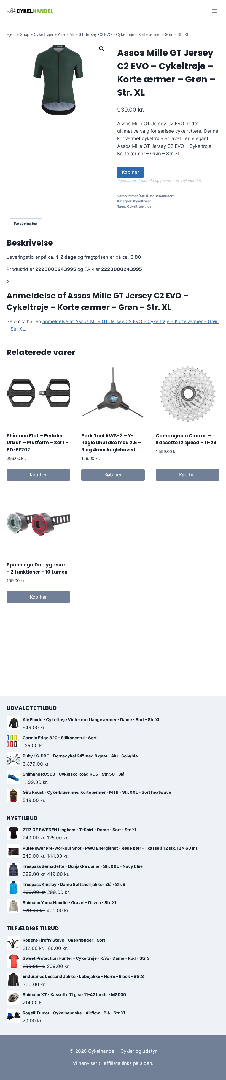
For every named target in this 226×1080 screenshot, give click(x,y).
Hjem (11, 34)
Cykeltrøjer (43, 34)
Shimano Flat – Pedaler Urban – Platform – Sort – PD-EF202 (38, 442)
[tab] (26, 224)
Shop (24, 34)
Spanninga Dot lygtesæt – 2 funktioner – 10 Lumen (37, 568)
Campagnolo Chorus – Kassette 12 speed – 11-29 (186, 439)
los (149, 206)
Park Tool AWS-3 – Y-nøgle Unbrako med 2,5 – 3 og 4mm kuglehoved (111, 442)
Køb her (130, 172)
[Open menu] (214, 11)
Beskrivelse (25, 224)
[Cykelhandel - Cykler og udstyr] (30, 11)
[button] (102, 49)
